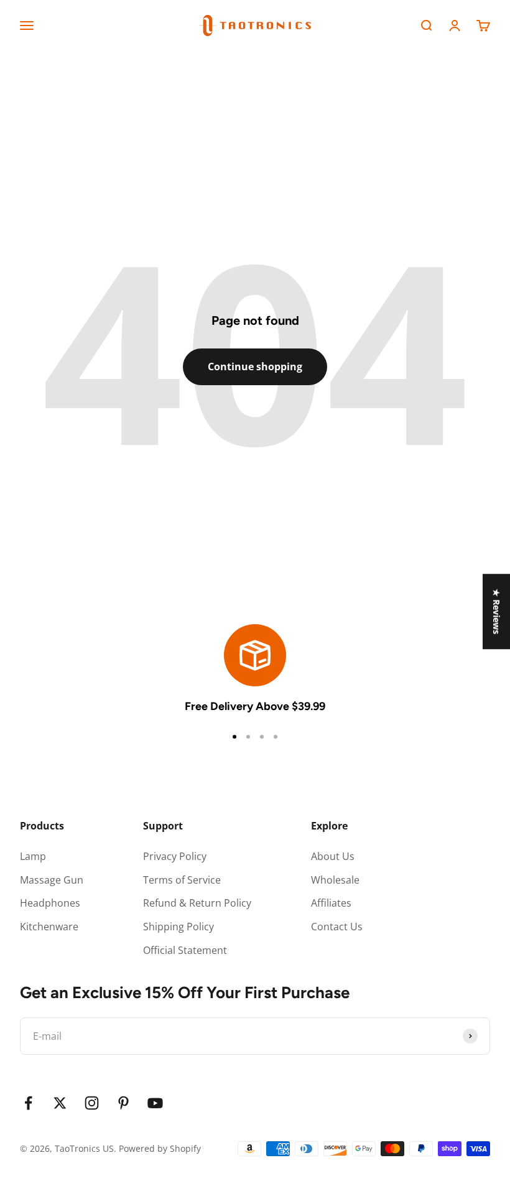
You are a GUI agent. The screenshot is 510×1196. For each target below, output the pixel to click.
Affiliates (331, 903)
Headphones (50, 903)
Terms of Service (182, 880)
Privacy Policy (174, 856)
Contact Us (337, 926)
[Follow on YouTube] (155, 1103)
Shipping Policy (178, 926)
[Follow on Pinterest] (123, 1103)
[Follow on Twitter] (60, 1103)
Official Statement (185, 950)
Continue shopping (255, 366)
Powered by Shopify (160, 1148)
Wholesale (335, 880)
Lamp (33, 856)
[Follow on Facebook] (28, 1103)
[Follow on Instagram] (91, 1103)
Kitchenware (49, 926)
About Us (333, 856)
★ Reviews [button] (497, 611)
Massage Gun (51, 880)
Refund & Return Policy (197, 903)
